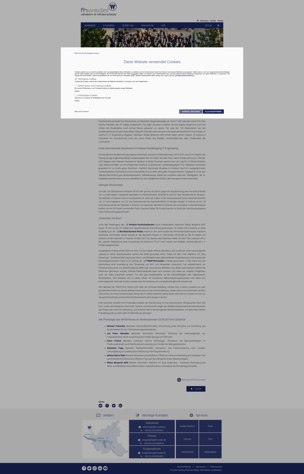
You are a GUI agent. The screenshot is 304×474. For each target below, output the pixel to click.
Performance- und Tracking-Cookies (94, 85)
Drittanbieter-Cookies (87, 95)
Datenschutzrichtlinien (186, 75)
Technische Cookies (87, 79)
